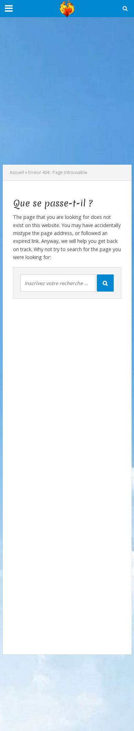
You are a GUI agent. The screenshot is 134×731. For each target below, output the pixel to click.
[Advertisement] (67, 91)
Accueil (17, 172)
